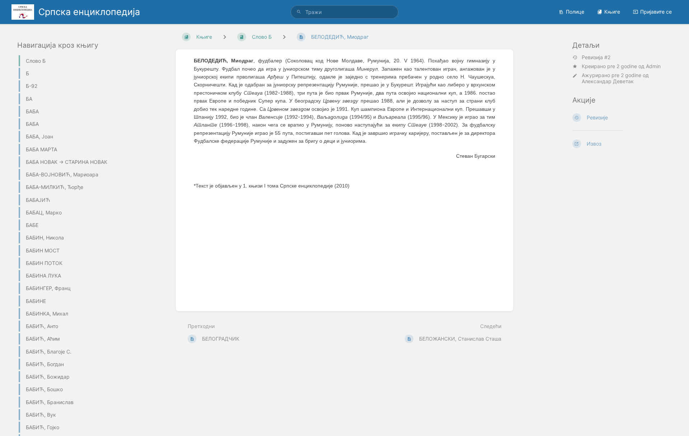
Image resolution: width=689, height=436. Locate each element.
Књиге (612, 12)
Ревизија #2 (596, 57)
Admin (653, 66)
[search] (344, 12)
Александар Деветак (608, 81)
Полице (575, 12)
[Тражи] (298, 12)
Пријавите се (656, 12)
